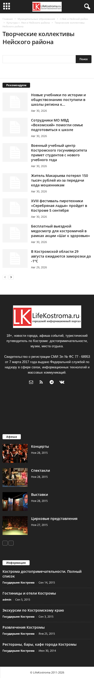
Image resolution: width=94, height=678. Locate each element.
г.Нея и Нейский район (74, 19)
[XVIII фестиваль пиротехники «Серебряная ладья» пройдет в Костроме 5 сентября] (15, 207)
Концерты (40, 446)
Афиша (11, 436)
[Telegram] (53, 383)
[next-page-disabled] (11, 542)
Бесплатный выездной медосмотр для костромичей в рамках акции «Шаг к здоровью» (60, 231)
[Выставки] (15, 501)
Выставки (39, 494)
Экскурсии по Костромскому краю (33, 610)
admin (7, 599)
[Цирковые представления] (15, 525)
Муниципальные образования (36, 19)
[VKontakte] (62, 383)
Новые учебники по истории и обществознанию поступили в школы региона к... (58, 99)
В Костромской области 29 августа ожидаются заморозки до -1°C (61, 256)
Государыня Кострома (19, 582)
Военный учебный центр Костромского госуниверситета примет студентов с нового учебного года (59, 152)
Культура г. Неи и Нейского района (28, 22)
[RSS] (42, 383)
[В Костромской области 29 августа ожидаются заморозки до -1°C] (15, 258)
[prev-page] (5, 277)
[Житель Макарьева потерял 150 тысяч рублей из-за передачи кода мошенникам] (15, 182)
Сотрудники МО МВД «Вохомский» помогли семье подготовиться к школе (57, 125)
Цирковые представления (54, 518)
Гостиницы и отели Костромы (29, 593)
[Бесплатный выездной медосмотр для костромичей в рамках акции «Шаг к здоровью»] (15, 233)
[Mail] (32, 383)
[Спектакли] (15, 477)
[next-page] (11, 277)
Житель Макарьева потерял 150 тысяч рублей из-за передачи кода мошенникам (59, 180)
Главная (8, 19)
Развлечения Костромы (24, 627)
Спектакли (40, 470)
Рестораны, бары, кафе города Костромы (39, 644)
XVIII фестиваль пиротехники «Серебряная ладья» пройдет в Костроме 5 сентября (59, 205)
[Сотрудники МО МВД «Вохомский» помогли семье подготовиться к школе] (15, 127)
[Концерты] (15, 453)
